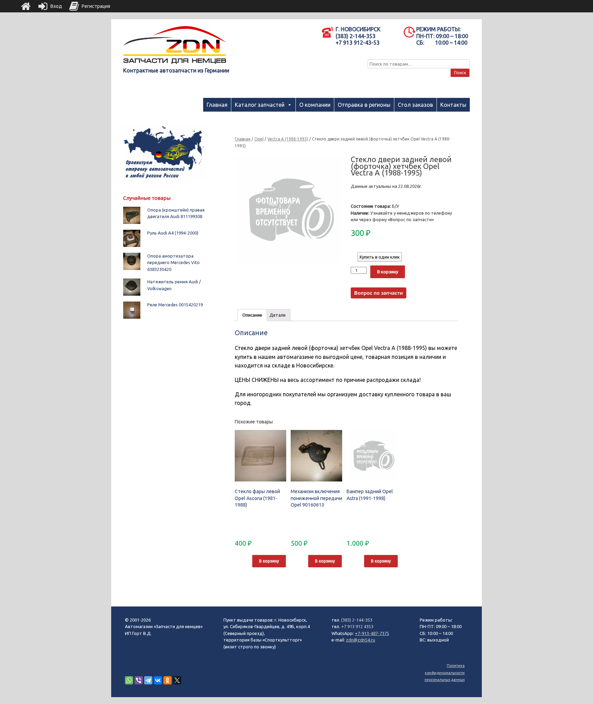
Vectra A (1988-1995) (287, 139)
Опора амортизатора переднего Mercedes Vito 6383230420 (173, 262)
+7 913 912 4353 (357, 626)
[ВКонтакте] (158, 680)
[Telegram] (148, 680)
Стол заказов (415, 105)
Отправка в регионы (364, 105)
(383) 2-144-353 (356, 619)
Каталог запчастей (259, 105)
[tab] (252, 315)
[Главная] (26, 6)
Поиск (460, 72)
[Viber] (139, 680)
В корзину (387, 271)
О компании (314, 105)
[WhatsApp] (129, 680)
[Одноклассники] (167, 680)
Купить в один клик (380, 256)
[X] (177, 680)
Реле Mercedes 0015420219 (175, 304)
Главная (217, 105)
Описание (252, 315)
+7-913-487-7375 (372, 633)
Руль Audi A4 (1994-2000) (172, 232)
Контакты (453, 105)
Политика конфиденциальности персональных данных (445, 672)
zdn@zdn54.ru (360, 639)
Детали (277, 315)
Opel (259, 139)
